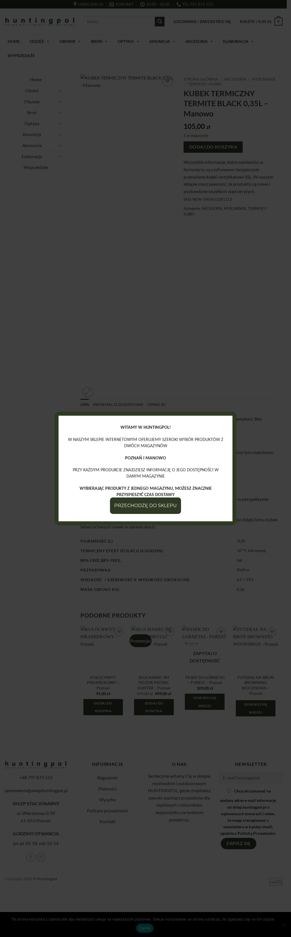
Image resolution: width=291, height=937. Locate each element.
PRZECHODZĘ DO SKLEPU (145, 505)
